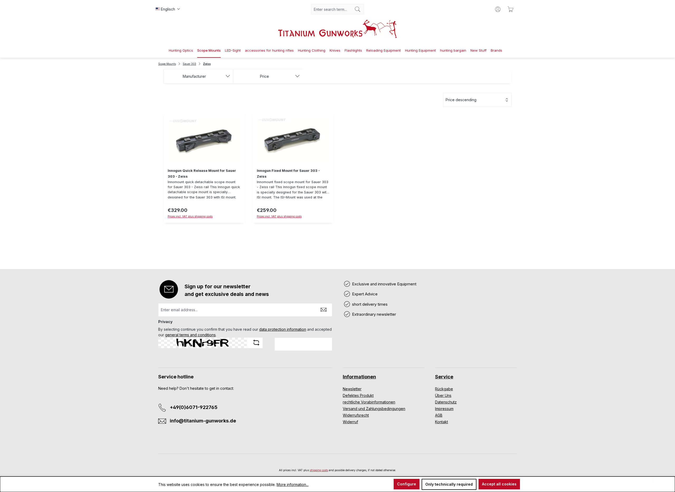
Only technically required (449, 484)
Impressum (444, 408)
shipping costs (319, 470)
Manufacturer (194, 76)
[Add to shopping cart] (204, 226)
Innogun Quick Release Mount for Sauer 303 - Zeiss (202, 173)
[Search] (357, 9)
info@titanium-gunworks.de (203, 420)
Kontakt (441, 422)
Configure (406, 484)
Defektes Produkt (358, 395)
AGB (438, 415)
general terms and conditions (190, 335)
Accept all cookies (499, 484)
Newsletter (352, 389)
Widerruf (350, 422)
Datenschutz (446, 402)
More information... (292, 484)
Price (264, 76)
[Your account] (497, 9)
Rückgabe (444, 389)
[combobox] (331, 9)
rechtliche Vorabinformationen (369, 402)
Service (444, 376)
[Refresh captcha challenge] (256, 342)
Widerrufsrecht (356, 415)
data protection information (282, 329)
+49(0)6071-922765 (194, 407)
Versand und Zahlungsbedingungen (374, 408)
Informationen (359, 376)
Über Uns (443, 395)
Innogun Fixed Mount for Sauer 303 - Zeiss (288, 173)
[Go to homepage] (337, 29)
